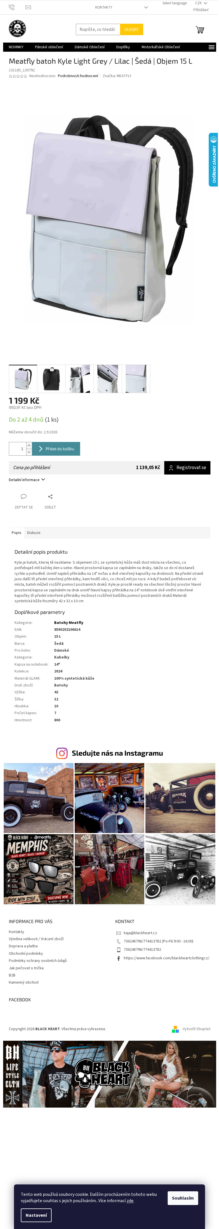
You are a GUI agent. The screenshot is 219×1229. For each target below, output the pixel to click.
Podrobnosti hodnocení (78, 76)
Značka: (117, 76)
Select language (175, 3)
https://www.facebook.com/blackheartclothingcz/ (166, 958)
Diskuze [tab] (33, 533)
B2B (12, 975)
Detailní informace (24, 480)
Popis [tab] (16, 533)
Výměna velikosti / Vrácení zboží (36, 939)
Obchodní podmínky (26, 953)
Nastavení (36, 1215)
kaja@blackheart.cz (140, 933)
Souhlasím (183, 1198)
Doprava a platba (23, 946)
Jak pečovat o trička (26, 968)
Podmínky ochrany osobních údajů (38, 961)
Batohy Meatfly (68, 623)
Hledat (132, 29)
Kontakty (103, 7)
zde (130, 1201)
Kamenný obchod (23, 982)
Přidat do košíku (60, 448)
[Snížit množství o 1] (29, 452)
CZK (198, 3)
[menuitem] (16, 47)
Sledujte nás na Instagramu (117, 752)
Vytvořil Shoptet (196, 1029)
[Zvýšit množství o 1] (29, 445)
